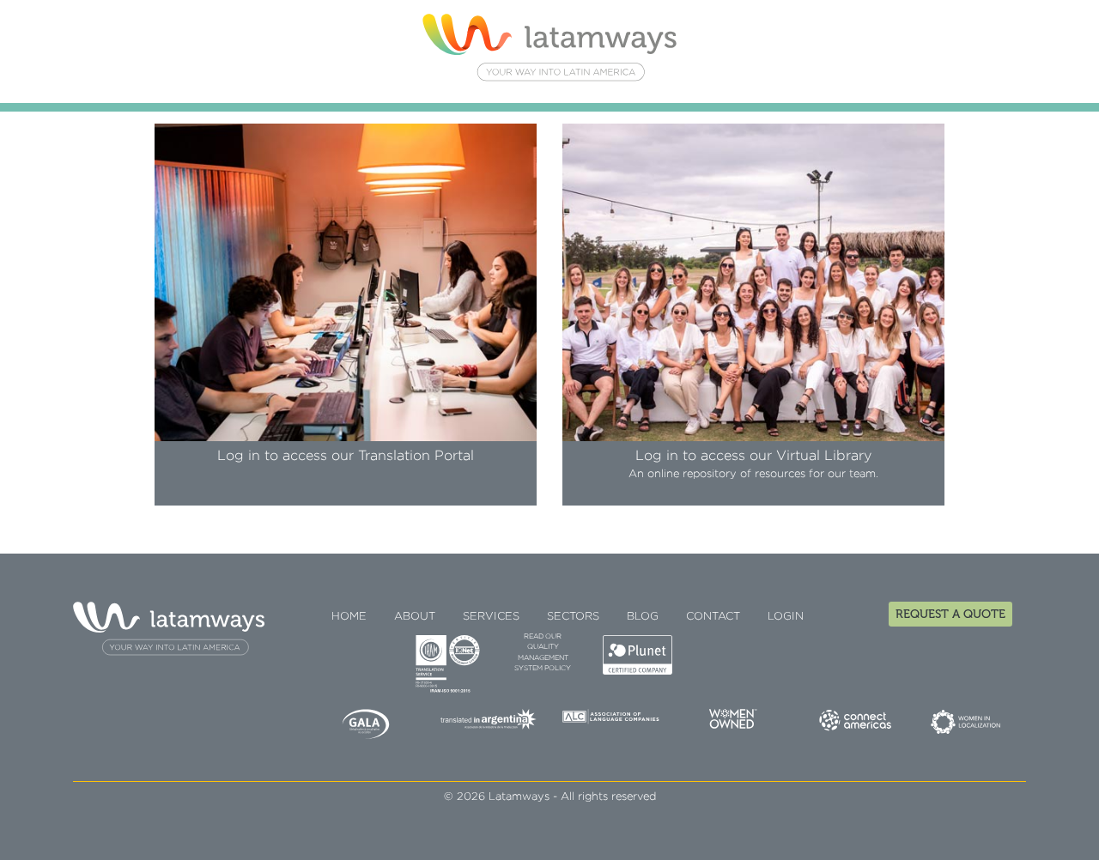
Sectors (573, 616)
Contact (713, 616)
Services (491, 616)
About (414, 616)
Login (786, 616)
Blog (643, 616)
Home (349, 616)
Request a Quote (950, 614)
